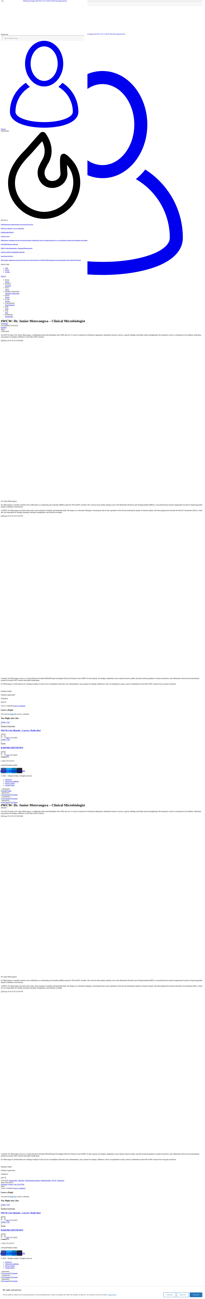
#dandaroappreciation (32, 1180)
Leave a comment (19, 706)
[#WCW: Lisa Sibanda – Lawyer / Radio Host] (5, 722)
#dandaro (21, 1180)
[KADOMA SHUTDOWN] (5, 740)
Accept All (196, 1295)
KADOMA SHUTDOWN (7, 232)
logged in (13, 714)
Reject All (183, 1295)
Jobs (6, 268)
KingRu (3, 327)
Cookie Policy (112, 1295)
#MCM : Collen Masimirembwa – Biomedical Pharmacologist (16, 248)
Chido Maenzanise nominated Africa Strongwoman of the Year (17, 224)
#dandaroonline (46, 1180)
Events (7, 272)
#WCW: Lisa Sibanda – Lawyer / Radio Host (12, 228)
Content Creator (5, 236)
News (7, 270)
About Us (8, 779)
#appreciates (13, 1180)
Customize (169, 1295)
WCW (54, 1180)
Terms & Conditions (12, 781)
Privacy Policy (10, 783)
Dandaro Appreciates (8, 726)
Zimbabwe (60, 1180)
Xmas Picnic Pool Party (7, 256)
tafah (7, 738)
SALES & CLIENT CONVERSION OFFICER (12, 252)
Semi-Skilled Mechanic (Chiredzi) (9, 244)
